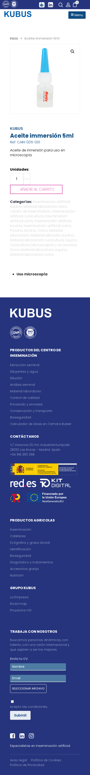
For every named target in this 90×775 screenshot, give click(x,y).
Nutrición (17, 575)
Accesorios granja (24, 569)
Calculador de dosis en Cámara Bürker (40, 424)
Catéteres (18, 536)
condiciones (37, 707)
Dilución (16, 378)
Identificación (20, 549)
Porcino (16, 230)
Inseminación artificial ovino (47, 225)
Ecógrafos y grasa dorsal (30, 542)
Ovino (43, 230)
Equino (71, 240)
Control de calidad (25, 398)
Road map (18, 604)
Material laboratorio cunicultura (37, 240)
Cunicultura (20, 244)
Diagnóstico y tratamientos (31, 562)
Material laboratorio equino (44, 249)
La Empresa (19, 597)
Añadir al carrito (37, 189)
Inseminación (20, 529)
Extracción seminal (24, 365)
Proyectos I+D (20, 610)
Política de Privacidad (27, 765)
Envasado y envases (26, 404)
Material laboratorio (25, 391)
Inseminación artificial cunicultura (42, 214)
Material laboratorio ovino (32, 254)
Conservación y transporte (31, 411)
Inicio (14, 38)
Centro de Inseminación (30, 211)
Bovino (30, 230)
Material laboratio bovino (52, 235)
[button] (72, 51)
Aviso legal (18, 760)
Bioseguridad (20, 417)
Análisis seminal (22, 384)
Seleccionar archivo (28, 688)
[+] (26, 176)
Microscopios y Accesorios (53, 244)
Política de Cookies (46, 760)
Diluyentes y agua (24, 371)
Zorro (14, 249)
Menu (78, 15)
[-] (26, 182)
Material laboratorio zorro (45, 206)
